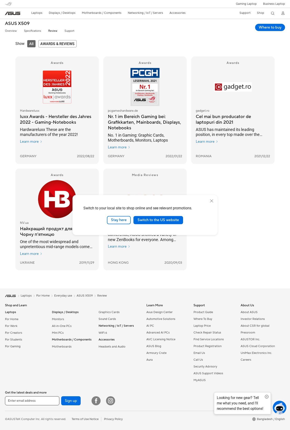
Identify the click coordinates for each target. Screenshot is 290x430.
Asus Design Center (159, 312)
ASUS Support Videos (208, 373)
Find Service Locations (208, 339)
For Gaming (13, 346)
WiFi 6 (103, 333)
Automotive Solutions (160, 319)
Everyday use (63, 295)
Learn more (29, 141)
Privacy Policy (113, 419)
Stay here (119, 220)
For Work (11, 326)
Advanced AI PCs (158, 332)
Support (69, 31)
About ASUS (249, 312)
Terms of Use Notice (85, 419)
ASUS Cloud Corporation (258, 346)
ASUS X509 (17, 24)
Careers (246, 360)
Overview (11, 31)
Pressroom (248, 332)
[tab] (31, 43)
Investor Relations (253, 319)
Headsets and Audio (112, 346)
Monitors (58, 319)
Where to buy (270, 27)
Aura (149, 360)
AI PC (150, 326)
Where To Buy (202, 319)
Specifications (32, 31)
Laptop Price (202, 326)
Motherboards (62, 346)
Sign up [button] (71, 401)
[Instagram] (110, 400)
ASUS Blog (153, 346)
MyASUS (199, 380)
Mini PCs (58, 333)
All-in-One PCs (62, 326)
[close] (211, 201)
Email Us (199, 353)
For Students (13, 339)
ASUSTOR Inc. (250, 339)
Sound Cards (107, 319)
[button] (246, 4)
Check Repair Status (207, 332)
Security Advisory (205, 366)
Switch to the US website (158, 220)
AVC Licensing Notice (160, 339)
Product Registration (207, 346)
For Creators (13, 333)
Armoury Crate (156, 353)
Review (52, 31)
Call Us (198, 360)
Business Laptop (274, 4)
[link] (12, 13)
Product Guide (203, 312)
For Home (11, 319)
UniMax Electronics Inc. (256, 353)
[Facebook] (96, 400)
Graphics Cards (109, 312)
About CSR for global (255, 326)
